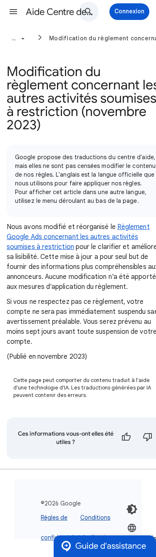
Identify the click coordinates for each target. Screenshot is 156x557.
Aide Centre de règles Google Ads (60, 11)
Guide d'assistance (110, 546)
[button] (13, 12)
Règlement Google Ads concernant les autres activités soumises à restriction (78, 237)
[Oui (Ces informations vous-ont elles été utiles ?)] (126, 438)
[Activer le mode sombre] (132, 509)
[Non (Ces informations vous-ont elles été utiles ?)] (147, 438)
